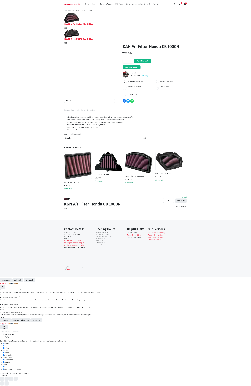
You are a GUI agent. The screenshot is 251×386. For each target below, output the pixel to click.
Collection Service (154, 240)
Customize (6, 280)
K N (136, 95)
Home (87, 4)
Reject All (17, 280)
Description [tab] (69, 110)
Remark (16, 297)
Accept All (29, 280)
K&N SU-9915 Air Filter (79, 39)
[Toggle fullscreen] (7, 379)
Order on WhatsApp (131, 67)
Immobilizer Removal (155, 237)
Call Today (145, 76)
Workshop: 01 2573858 (72, 240)
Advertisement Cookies (9, 312)
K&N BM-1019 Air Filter (72, 182)
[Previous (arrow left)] (2, 383)
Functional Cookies (7, 297)
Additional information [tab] (86, 110)
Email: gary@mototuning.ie (74, 243)
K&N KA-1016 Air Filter (79, 24)
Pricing (155, 4)
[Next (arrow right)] (7, 383)
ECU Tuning (119, 4)
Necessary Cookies (8, 290)
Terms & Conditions (134, 235)
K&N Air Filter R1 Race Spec (134, 176)
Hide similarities (9, 334)
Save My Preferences (21, 320)
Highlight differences (10, 337)
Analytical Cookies (7, 305)
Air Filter (71, 10)
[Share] (11, 379)
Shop (93, 4)
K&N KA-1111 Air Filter (102, 175)
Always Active (18, 290)
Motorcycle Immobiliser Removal (138, 4)
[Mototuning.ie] (72, 4)
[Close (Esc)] (16, 379)
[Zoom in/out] (2, 379)
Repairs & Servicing (155, 235)
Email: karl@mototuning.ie (74, 245)
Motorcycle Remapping (156, 233)
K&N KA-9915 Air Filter (163, 173)
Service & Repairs (106, 4)
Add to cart (144, 61)
